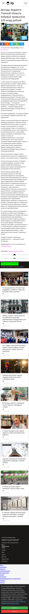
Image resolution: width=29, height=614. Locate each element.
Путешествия (4, 573)
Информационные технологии (10, 578)
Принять (14, 608)
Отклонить (14, 611)
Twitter (3, 552)
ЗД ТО (21, 251)
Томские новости (13, 251)
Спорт (2, 575)
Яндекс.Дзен (4, 561)
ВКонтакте (4, 556)
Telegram (4, 550)
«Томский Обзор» (6, 246)
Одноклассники (5, 559)
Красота (2, 569)
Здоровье (3, 567)
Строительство (5, 571)
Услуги (2, 582)
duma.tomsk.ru (4, 49)
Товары (2, 580)
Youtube (3, 554)
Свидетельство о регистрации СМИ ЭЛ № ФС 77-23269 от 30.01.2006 (10, 540)
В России (3, 577)
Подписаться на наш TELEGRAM (9, 263)
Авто (1, 565)
